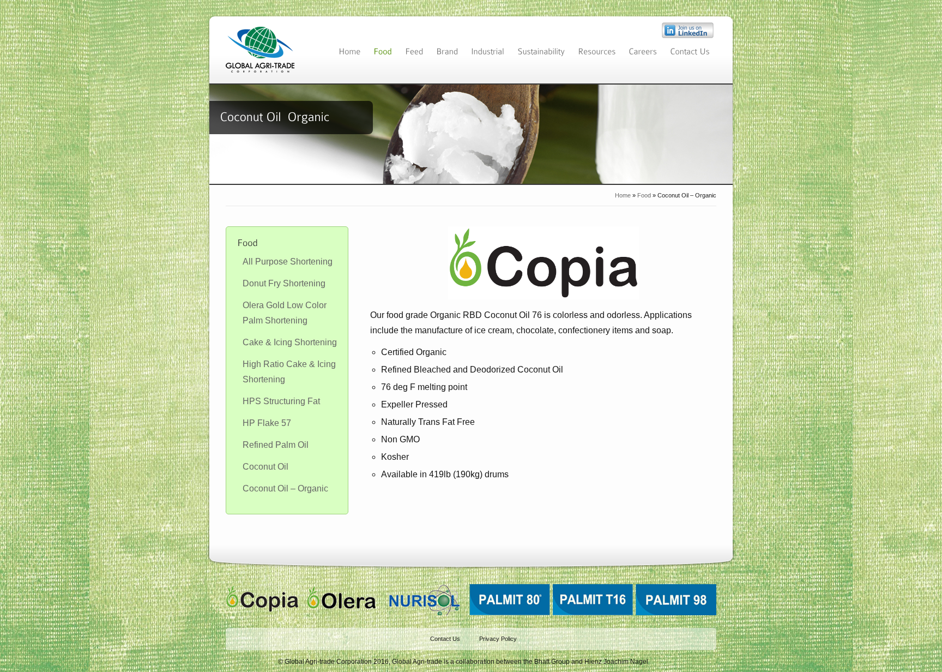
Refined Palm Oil (276, 444)
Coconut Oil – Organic (285, 488)
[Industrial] (487, 50)
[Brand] (447, 50)
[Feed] (414, 50)
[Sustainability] (541, 50)
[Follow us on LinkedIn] (688, 35)
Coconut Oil (265, 466)
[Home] (349, 50)
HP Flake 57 (267, 423)
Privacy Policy (498, 638)
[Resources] (596, 50)
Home (623, 195)
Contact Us (445, 638)
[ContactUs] (689, 50)
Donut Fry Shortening (284, 283)
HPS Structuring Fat (281, 401)
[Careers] (642, 50)
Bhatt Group (552, 661)
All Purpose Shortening (288, 261)
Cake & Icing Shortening (290, 342)
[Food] (382, 50)
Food (644, 195)
